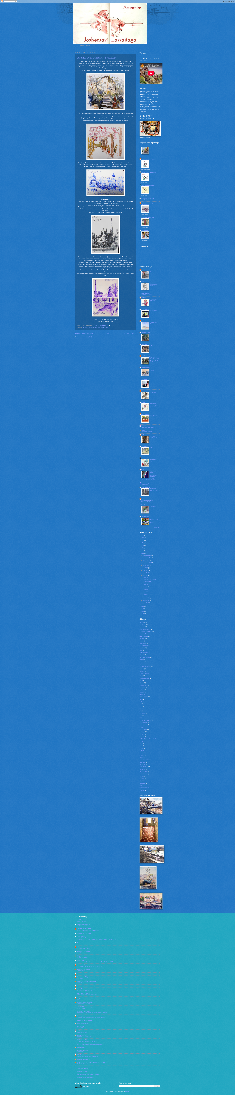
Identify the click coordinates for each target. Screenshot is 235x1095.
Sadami (143, 297)
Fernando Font (145, 458)
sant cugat (142, 769)
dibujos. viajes (143, 685)
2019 (142, 535)
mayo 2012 (146, 573)
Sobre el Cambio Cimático (83, 1003)
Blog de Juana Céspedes (84, 977)
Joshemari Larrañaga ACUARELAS (147, 203)
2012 (142, 553)
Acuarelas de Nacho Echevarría (85, 1077)
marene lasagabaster (147, 483)
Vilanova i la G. (80, 1051)
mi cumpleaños (144, 725)
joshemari (142, 713)
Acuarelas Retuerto (82, 1071)
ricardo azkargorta (146, 356)
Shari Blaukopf (145, 293)
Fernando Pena (145, 367)
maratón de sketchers (145, 720)
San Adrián (142, 762)
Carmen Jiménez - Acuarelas (85, 1002)
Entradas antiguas (129, 333)
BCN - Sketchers (81, 1054)
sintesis (142, 776)
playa (141, 746)
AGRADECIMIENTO (145, 629)
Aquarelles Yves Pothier (83, 924)
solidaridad (142, 783)
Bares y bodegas (144, 652)
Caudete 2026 (153, 310)
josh (141, 710)
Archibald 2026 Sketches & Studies (153, 301)
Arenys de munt (144, 636)
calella (141, 659)
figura (141, 699)
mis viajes (142, 731)
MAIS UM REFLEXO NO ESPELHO (153, 284)
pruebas (142, 750)
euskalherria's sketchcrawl (148, 172)
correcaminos (145, 270)
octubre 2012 (146, 560)
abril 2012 (145, 575)
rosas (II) (79, 952)
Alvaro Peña (80, 960)
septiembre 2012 (147, 563)
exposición (142, 694)
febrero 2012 (146, 600)
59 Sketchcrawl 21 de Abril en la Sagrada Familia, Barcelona (92, 1012)
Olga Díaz (144, 344)
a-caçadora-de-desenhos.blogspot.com (88, 1074)
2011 (142, 606)
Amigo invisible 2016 (82, 1032)
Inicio (108, 333)
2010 (142, 608)
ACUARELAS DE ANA (83, 1023)
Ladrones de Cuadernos (148, 198)
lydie (142, 499)
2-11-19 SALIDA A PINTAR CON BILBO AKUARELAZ (90, 966)
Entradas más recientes (84, 333)
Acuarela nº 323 (81, 970)
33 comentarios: (102, 325)
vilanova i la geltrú (144, 787)
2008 (142, 613)
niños (141, 743)
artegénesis (80, 1066)
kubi (142, 391)
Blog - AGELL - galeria (83, 993)
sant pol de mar (144, 773)
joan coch (144, 379)
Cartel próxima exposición (153, 416)
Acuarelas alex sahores (83, 1059)
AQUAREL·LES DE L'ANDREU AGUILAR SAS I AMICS (92, 1062)
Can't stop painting (82, 1039)
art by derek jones (82, 998)
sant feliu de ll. (143, 771)
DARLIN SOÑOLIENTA (82, 1068)
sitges (141, 780)
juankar (79, 1030)
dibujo (141, 675)
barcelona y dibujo (144, 645)
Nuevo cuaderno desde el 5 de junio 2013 (87, 1056)
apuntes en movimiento (146, 631)
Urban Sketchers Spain (147, 185)
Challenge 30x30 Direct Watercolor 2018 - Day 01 (147, 501)
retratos (142, 757)
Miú (142, 281)
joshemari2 (144, 230)
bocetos (142, 654)
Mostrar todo (157, 527)
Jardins (151, 447)
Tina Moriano (145, 505)
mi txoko (142, 727)
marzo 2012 (146, 597)
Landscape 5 (144, 484)
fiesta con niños (144, 696)
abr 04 (146, 592)
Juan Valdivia (145, 309)
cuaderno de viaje (144, 673)
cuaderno (142, 671)
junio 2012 (146, 570)
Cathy (143, 430)
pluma (141, 748)
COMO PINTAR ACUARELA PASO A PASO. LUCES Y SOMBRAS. (154, 359)
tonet (142, 469)
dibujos (108, 327)
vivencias (142, 790)
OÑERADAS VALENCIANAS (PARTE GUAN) (153, 405)
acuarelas (85, 327)
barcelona (91, 327)
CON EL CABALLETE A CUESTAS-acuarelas (89, 1044)
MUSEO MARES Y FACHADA (148, 738)
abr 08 (146, 589)
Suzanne (143, 425)
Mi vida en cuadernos (147, 217)
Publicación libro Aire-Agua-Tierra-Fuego (87, 994)
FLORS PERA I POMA (82, 1063)
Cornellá (142, 668)
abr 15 (146, 584)
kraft (141, 715)
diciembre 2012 (147, 555)
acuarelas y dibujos (82, 965)
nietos (141, 741)
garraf (141, 708)
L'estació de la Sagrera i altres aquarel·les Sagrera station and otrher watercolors (97, 939)
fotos (141, 706)
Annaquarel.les (81, 973)
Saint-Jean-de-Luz (144, 759)
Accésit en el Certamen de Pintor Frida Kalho (88, 930)
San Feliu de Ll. (144, 766)
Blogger (127, 1091)
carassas (142, 662)
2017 (142, 540)
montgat (142, 736)
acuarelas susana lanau (83, 951)
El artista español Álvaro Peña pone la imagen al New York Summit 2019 (95, 961)
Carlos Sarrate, (83, 937)
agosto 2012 (146, 565)
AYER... (151, 271)
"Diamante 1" (80, 978)
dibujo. (141, 680)
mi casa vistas (143, 722)
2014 (142, 548)
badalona (142, 638)
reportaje (142, 755)
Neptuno (151, 334)
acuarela (142, 622)
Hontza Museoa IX (81, 1008)
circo (141, 664)
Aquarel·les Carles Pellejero (85, 1020)
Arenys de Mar (143, 634)
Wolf (150, 345)
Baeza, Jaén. (152, 392)
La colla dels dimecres (147, 146)
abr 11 (146, 587)
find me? (79, 999)
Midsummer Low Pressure (147, 427)
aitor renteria (80, 1026)
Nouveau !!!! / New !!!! (146, 431)
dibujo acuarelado (144, 678)
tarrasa (141, 785)
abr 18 (146, 577)
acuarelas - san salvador (84, 969)
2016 (142, 543)
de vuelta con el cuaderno (148, 159)
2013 (142, 550)
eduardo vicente (81, 1035)
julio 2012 (145, 568)
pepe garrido (145, 321)
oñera (143, 402)
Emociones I (80, 982)
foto (141, 704)
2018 (142, 538)
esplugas (142, 689)
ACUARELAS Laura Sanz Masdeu (86, 981)
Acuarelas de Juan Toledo (84, 933)
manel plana (144, 446)
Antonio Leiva (145, 414)
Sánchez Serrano (146, 332)
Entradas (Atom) (87, 336)
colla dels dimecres (100, 327)
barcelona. (142, 647)
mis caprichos (143, 729)
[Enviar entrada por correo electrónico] (109, 325)
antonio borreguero (82, 1050)
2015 (142, 545)
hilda (142, 434)
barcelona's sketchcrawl (83, 1011)
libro (141, 717)
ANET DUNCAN (81, 1047)
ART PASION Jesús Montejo (85, 1007)
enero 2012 (146, 603)
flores (141, 701)
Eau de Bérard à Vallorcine (83, 926)
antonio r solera (81, 986)
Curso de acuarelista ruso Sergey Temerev (87, 1041)
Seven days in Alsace (146, 294)
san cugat (142, 764)
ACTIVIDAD (80, 1027)
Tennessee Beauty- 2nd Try (153, 437)
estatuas (142, 692)
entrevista (142, 687)
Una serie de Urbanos (152, 369)
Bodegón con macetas (152, 507)
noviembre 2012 (147, 558)
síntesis (142, 778)
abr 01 (146, 594)
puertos (141, 752)
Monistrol (142, 734)
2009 (142, 611)
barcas (141, 641)
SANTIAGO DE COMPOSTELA (153, 489)
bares (141, 650)
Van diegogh (145, 516)
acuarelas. (142, 626)
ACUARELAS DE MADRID (84, 929)
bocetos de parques (145, 657)
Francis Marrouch (146, 487)
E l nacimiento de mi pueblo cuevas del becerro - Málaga (153, 520)
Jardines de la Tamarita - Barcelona (96, 57)
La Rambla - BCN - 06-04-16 (84, 1036)
